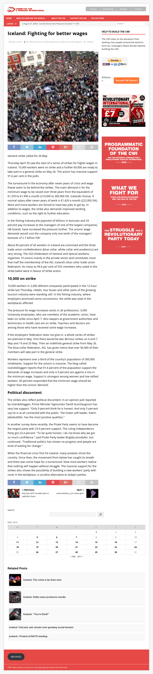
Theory (93, 9)
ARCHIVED (16, 656)
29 (96, 552)
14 (76, 542)
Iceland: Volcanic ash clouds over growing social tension (41, 627)
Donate (123, 9)
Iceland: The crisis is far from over (42, 580)
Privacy (138, 9)
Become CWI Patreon (126, 80)
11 (17, 542)
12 (37, 542)
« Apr (73, 556)
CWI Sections (97, 18)
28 (76, 552)
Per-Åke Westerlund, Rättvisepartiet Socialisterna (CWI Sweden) (54, 41)
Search (11, 510)
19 (37, 547)
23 (116, 547)
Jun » (80, 556)
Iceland (90, 41)
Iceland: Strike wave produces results (44, 597)
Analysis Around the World (30, 18)
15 (96, 542)
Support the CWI (78, 18)
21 (76, 547)
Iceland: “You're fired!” (36, 614)
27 (57, 552)
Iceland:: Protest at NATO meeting (28, 636)
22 (96, 547)
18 (17, 547)
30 (116, 552)
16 (116, 542)
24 (135, 547)
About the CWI (58, 18)
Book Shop (108, 9)
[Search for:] (130, 23)
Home (9, 18)
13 (57, 542)
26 (37, 552)
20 (57, 547)
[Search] (100, 514)
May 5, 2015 (17, 41)
